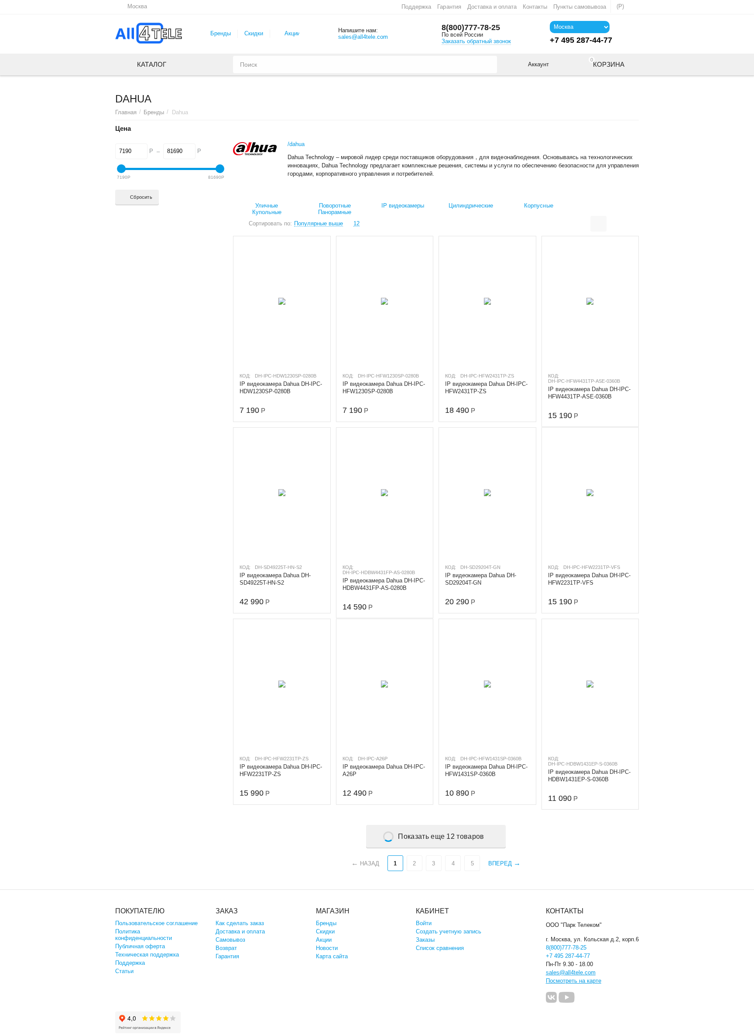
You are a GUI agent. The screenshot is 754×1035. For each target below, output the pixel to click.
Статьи (124, 971)
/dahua (296, 144)
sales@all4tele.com (363, 37)
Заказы (425, 939)
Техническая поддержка (147, 954)
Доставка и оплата (492, 6)
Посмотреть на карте (573, 980)
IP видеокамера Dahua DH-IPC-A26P (384, 770)
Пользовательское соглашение (156, 923)
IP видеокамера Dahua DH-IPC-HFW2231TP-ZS (281, 770)
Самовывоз (230, 939)
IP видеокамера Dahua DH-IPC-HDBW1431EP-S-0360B (589, 776)
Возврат (226, 948)
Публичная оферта (140, 946)
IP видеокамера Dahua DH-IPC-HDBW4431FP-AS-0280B (384, 584)
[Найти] (488, 64)
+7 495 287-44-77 (568, 956)
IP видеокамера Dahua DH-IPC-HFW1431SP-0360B (486, 770)
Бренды (220, 33)
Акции (292, 33)
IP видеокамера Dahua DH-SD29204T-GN (480, 579)
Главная (126, 112)
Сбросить (141, 197)
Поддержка (416, 6)
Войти (424, 923)
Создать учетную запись (448, 931)
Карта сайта (332, 956)
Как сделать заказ (240, 923)
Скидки (253, 33)
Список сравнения (440, 948)
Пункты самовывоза (579, 6)
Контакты (535, 6)
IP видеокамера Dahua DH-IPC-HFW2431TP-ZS (486, 388)
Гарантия (449, 6)
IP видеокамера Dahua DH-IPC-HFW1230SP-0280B (384, 388)
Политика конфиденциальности (143, 934)
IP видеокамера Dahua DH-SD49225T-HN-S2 (275, 579)
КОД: (245, 375)
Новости (327, 948)
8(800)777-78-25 (471, 27)
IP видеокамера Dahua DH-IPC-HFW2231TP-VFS (589, 579)
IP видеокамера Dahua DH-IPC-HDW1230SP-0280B (281, 388)
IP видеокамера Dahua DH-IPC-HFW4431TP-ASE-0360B (589, 393)
